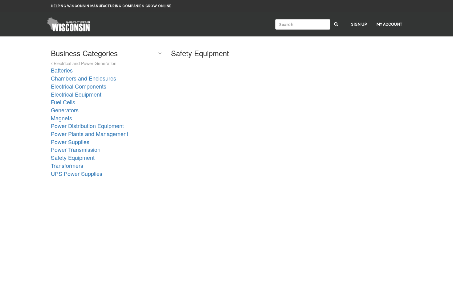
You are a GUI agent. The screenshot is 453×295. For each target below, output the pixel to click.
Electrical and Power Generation (84, 63)
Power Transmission (75, 149)
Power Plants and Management (89, 134)
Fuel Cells (63, 102)
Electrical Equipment (76, 94)
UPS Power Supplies (76, 173)
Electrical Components (78, 86)
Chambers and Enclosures (83, 78)
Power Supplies (70, 142)
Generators (65, 110)
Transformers (67, 165)
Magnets (61, 118)
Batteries (62, 70)
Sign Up (359, 24)
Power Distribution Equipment (87, 126)
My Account (389, 24)
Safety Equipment (73, 157)
